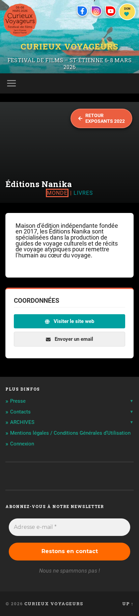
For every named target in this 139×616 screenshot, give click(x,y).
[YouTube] (110, 11)
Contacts (20, 412)
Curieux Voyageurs (69, 46)
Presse (18, 401)
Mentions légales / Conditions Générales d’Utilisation (70, 433)
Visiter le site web (73, 321)
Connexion (22, 444)
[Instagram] (96, 11)
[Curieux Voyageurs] (20, 20)
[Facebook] (82, 11)
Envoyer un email (73, 339)
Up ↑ (128, 603)
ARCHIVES (22, 422)
